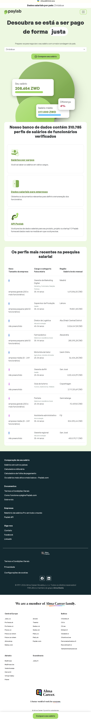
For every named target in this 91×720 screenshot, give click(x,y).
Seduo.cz (36, 626)
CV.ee (63, 626)
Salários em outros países (16, 465)
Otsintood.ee (66, 637)
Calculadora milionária (14, 469)
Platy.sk (36, 637)
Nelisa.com (9, 645)
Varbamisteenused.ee (69, 649)
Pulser (7, 679)
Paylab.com (37, 641)
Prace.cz (8, 630)
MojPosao (8, 661)
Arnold (35, 619)
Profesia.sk (9, 622)
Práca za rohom (10, 634)
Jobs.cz (8, 619)
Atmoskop (8, 641)
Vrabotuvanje (9, 668)
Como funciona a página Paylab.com (20, 495)
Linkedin (8, 539)
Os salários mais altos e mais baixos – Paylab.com (26, 477)
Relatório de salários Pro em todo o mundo (23, 513)
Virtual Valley (9, 676)
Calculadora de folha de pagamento (20, 473)
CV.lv (63, 622)
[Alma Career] (45, 692)
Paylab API (9, 517)
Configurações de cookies (16, 572)
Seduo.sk (36, 630)
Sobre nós (9, 499)
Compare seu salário (45, 716)
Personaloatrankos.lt (68, 641)
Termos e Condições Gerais (16, 491)
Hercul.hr (8, 672)
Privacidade (9, 567)
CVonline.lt (65, 619)
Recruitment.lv (66, 645)
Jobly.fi (35, 661)
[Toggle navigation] (83, 11)
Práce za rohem (10, 637)
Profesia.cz (9, 626)
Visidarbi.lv (65, 634)
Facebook (8, 535)
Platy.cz (36, 634)
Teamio (35, 622)
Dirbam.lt (64, 630)
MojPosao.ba (9, 664)
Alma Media (58, 588)
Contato (8, 530)
